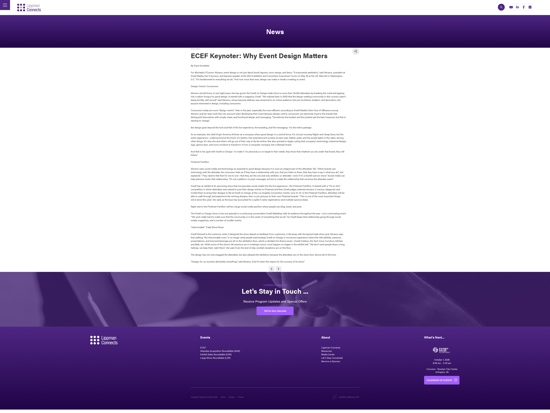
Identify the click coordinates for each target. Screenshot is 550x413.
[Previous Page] (271, 269)
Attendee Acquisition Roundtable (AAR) (220, 351)
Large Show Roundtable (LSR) (215, 357)
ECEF (203, 347)
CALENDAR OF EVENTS (439, 380)
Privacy (240, 397)
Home (223, 397)
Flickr (530, 7)
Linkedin (517, 7)
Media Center (328, 354)
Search (501, 7)
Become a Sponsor (330, 361)
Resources (326, 351)
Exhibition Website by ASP (349, 397)
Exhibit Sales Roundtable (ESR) (215, 354)
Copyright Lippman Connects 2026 (204, 397)
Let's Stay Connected (332, 357)
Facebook (523, 7)
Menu (5, 5)
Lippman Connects (330, 347)
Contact (232, 397)
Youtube (511, 7)
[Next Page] (278, 269)
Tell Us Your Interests (275, 310)
